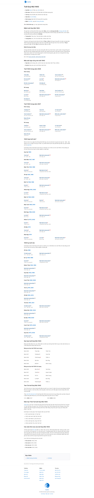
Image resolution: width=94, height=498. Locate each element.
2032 (33, 219)
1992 (35, 265)
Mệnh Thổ (41, 480)
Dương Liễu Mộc (40, 21)
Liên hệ (51, 493)
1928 (30, 167)
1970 (31, 325)
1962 (31, 310)
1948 (29, 197)
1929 (28, 257)
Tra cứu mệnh (42, 470)
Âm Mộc (30, 21)
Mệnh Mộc (41, 474)
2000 (34, 280)
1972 (30, 219)
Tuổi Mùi (50, 458)
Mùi (38, 10)
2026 (33, 212)
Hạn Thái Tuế (57, 472)
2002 (34, 189)
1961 (30, 302)
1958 (30, 204)
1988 (33, 167)
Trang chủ (26, 470)
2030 (34, 325)
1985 (29, 250)
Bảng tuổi (26, 476)
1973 (30, 332)
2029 (32, 317)
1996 (32, 182)
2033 (33, 332)
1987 (33, 159)
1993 (33, 272)
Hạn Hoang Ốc (58, 478)
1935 (29, 174)
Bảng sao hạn (57, 476)
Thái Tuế (26, 404)
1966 (30, 212)
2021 (33, 302)
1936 (29, 182)
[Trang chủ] (47, 487)
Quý (31, 10)
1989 (31, 257)
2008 (32, 197)
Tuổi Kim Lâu (57, 474)
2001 (32, 287)
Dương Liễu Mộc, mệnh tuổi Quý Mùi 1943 (37, 56)
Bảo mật (47, 493)
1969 (29, 317)
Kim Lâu (34, 429)
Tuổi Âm (47, 489)
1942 (31, 189)
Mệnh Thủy (41, 476)
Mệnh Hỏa (41, 478)
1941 (29, 287)
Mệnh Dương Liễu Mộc (32, 458)
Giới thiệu (43, 493)
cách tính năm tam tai (31, 394)
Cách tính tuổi (27, 478)
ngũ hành (29, 145)
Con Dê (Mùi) (33, 16)
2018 (33, 204)
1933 (30, 272)
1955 (29, 295)
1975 (29, 227)
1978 (30, 234)
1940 (31, 280)
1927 (30, 159)
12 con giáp (26, 472)
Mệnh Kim (41, 472)
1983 (30, 152)
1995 (32, 174)
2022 (34, 310)
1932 (31, 265)
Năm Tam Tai (57, 470)
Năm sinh (26, 474)
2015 (32, 295)
